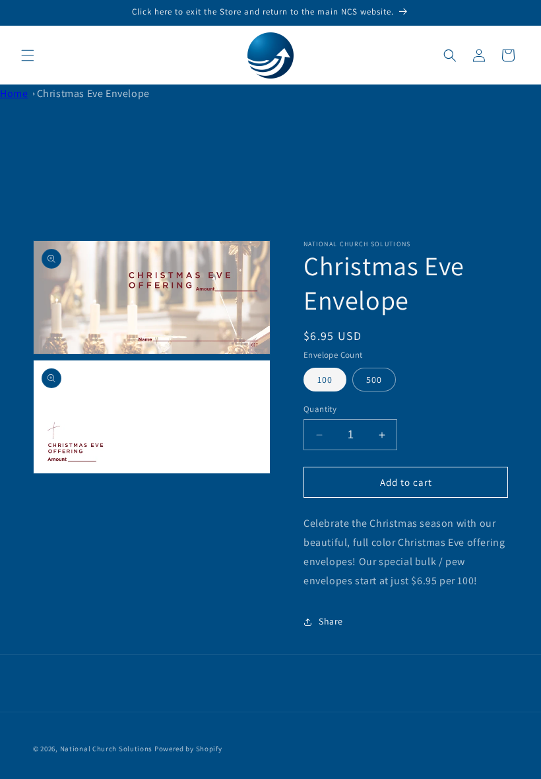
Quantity (319, 409)
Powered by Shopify (188, 748)
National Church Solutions (106, 748)
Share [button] (331, 621)
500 (374, 380)
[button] (27, 55)
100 (325, 380)
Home (14, 93)
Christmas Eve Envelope (93, 93)
